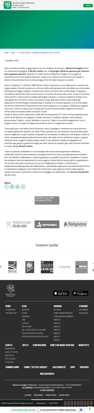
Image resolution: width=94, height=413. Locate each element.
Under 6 (57, 340)
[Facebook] (6, 187)
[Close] (2, 5)
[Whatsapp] (23, 187)
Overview (25, 310)
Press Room (26, 327)
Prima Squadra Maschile (63, 313)
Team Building (39, 345)
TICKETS (8, 345)
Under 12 (57, 330)
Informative (38, 395)
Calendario (83, 310)
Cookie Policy (64, 395)
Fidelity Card (10, 359)
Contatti (28, 395)
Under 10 (57, 333)
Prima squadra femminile (64, 316)
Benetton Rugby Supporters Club (35, 336)
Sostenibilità (59, 367)
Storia (24, 313)
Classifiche (83, 313)
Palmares (26, 316)
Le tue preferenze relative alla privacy (58, 410)
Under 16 (57, 323)
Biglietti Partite (11, 352)
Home (6, 52)
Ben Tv (25, 345)
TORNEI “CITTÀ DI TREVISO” (36, 367)
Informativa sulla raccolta (24, 410)
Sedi (23, 320)
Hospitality (9, 355)
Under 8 (57, 336)
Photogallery (11, 313)
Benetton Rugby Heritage (62, 345)
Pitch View (9, 362)
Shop (72, 367)
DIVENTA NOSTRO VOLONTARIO (32, 333)
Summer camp (12, 367)
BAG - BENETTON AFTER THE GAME (34, 330)
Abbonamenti (10, 349)
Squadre (58, 306)
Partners (84, 367)
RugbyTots (84, 345)
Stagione (83, 306)
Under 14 (57, 327)
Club (24, 306)
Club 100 (25, 323)
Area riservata (47, 374)
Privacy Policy (51, 395)
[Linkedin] (17, 187)
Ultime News (10, 310)
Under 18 (57, 320)
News (13, 52)
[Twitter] (12, 187)
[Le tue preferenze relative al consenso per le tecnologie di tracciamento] (89, 408)
